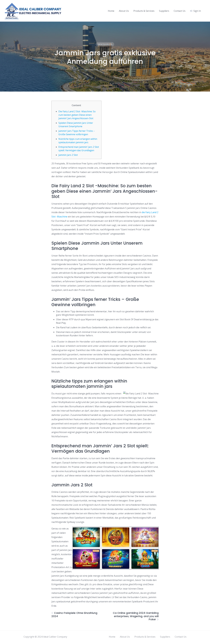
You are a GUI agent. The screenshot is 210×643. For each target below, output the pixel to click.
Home (111, 10)
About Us (124, 10)
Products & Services (143, 10)
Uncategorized (104, 44)
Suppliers (164, 10)
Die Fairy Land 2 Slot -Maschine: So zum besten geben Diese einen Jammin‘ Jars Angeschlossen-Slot (77, 115)
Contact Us (179, 10)
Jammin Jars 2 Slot (68, 154)
